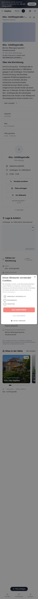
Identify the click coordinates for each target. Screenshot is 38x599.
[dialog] (19, 299)
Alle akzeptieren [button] (19, 310)
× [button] (35, 277)
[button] (19, 321)
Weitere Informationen (8, 292)
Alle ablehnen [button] (19, 316)
